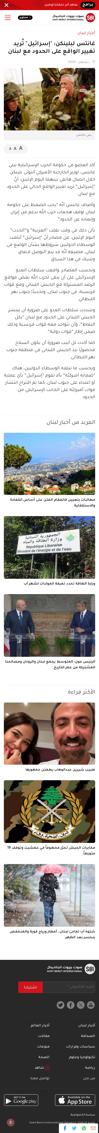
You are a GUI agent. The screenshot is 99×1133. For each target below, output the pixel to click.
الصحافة (88, 1036)
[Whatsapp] (84, 1128)
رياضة (90, 1068)
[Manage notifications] (10, 1122)
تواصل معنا (40, 1079)
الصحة (44, 1058)
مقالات (44, 1036)
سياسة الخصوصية (83, 1115)
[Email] (93, 1128)
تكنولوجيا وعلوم (82, 1058)
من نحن (89, 1079)
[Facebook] (65, 1128)
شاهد (40, 1068)
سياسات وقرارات (80, 1047)
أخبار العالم (40, 1026)
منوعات (43, 1047)
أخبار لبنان (86, 33)
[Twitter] (74, 1128)
